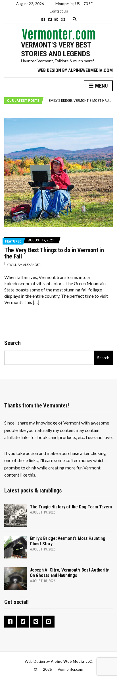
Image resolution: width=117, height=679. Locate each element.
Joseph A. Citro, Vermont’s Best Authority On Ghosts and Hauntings (69, 572)
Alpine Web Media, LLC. (72, 661)
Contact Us (58, 11)
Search (12, 343)
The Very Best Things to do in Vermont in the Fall (54, 253)
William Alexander (25, 264)
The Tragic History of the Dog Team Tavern (71, 507)
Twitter (50, 19)
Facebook (43, 19)
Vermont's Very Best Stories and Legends (56, 49)
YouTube (63, 19)
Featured (13, 241)
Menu (101, 86)
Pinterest (56, 19)
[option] (81, 101)
